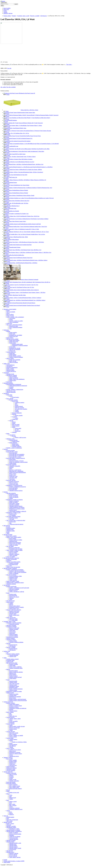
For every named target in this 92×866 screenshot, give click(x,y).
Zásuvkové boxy (13, 765)
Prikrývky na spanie (19, 407)
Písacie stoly (6, 9)
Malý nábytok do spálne (11, 663)
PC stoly (17, 429)
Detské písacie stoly (13, 341)
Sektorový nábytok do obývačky (13, 609)
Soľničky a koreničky (14, 780)
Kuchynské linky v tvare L (15, 457)
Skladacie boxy (12, 762)
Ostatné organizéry (10, 766)
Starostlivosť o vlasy (11, 390)
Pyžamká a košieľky (16, 446)
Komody (8, 526)
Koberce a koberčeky (17, 412)
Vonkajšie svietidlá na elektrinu (16, 642)
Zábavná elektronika (11, 392)
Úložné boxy (15, 419)
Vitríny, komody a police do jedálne (14, 550)
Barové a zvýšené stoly (14, 547)
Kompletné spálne (10, 660)
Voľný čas (5, 815)
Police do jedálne (13, 552)
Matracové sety (12, 673)
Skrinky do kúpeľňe (13, 497)
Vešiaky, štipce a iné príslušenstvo (17, 379)
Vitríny (7, 533)
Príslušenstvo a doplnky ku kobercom (17, 708)
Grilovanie (8, 824)
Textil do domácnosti (8, 701)
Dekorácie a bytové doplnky (9, 309)
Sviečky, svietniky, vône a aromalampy (15, 317)
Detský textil (12, 333)
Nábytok (11, 420)
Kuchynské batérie (13, 488)
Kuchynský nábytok (11, 480)
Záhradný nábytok (7, 822)
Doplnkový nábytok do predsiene (16, 571)
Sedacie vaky (12, 350)
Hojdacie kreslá (12, 594)
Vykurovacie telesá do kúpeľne (16, 524)
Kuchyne (5, 449)
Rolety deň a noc (13, 716)
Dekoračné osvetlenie (14, 624)
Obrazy (8, 313)
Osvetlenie (14, 416)
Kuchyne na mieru (10, 450)
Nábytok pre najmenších (14, 349)
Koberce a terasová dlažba (15, 834)
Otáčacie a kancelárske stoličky (13, 561)
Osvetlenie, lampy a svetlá (23, 15)
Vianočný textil (12, 656)
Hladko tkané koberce (14, 704)
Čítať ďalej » (69, 64)
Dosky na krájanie (13, 784)
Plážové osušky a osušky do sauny (17, 726)
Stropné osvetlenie (13, 634)
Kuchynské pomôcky (11, 783)
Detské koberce (12, 354)
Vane (10, 523)
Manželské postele (13, 687)
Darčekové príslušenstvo (11, 367)
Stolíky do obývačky (11, 617)
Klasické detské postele (17, 344)
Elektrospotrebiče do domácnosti (13, 384)
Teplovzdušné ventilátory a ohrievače (17, 511)
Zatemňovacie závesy (14, 756)
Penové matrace (12, 674)
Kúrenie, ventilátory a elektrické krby (14, 389)
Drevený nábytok (13, 854)
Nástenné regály (10, 529)
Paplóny (11, 740)
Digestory (11, 467)
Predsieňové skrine (13, 577)
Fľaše (10, 802)
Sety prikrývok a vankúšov (21, 409)
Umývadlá (11, 519)
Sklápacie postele (13, 690)
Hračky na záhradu (13, 832)
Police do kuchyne (13, 482)
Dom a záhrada (9, 398)
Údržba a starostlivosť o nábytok (16, 591)
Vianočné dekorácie (13, 655)
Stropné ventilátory (10, 638)
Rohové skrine (12, 698)
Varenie (8, 810)
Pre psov (14, 436)
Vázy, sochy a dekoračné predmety (14, 324)
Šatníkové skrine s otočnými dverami (17, 699)
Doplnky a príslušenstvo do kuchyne (17, 486)
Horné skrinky (12, 459)
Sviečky (11, 319)
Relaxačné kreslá (13, 595)
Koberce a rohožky (10, 703)
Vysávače (11, 387)
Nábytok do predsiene (11, 574)
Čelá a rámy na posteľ (14, 683)
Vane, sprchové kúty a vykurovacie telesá (15, 520)
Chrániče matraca (13, 739)
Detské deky (12, 353)
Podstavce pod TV (13, 590)
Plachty (16, 405)
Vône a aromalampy (13, 322)
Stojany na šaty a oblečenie (15, 666)
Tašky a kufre (9, 821)
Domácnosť (6, 372)
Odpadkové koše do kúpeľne (15, 506)
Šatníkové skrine (10, 692)
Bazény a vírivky (10, 823)
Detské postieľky (13, 332)
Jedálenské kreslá (13, 541)
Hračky (11, 396)
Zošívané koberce (13, 710)
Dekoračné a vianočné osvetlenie (13, 622)
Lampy (16, 418)
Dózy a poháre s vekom (14, 786)
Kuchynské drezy (13, 489)
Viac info (9, 68)
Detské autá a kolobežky (14, 359)
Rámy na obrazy (10, 314)
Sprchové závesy (13, 510)
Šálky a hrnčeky (13, 805)
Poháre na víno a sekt (14, 792)
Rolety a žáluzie (10, 712)
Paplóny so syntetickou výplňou (19, 742)
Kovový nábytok (13, 856)
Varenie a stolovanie (8, 771)
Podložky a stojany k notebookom (14, 447)
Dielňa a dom (6, 363)
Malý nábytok (6, 525)
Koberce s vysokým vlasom (15, 705)
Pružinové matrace (13, 675)
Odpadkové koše (10, 374)
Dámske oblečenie (13, 440)
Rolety (10, 714)
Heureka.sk (6, 393)
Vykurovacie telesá (13, 837)
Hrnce (10, 812)
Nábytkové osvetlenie (14, 589)
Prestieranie (11, 722)
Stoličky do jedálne (13, 545)
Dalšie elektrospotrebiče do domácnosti (18, 385)
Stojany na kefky (19, 415)
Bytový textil (15, 401)
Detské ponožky (15, 445)
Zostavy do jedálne (10, 556)
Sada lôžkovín (12, 745)
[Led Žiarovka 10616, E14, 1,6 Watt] (11, 43)
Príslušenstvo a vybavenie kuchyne (14, 485)
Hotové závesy (12, 751)
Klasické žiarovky (13, 644)
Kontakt (5, 859)
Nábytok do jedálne (7, 534)
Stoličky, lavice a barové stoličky (13, 537)
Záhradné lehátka (13, 845)
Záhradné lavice (12, 844)
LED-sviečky (12, 318)
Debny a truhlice (13, 760)
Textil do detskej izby (11, 352)
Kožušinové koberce (14, 707)
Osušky (11, 725)
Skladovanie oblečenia (11, 767)
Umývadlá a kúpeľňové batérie (13, 516)
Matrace (14, 422)
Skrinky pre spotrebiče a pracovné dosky (18, 462)
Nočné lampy (12, 630)
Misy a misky (12, 804)
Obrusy (11, 720)
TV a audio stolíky (13, 620)
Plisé (10, 713)
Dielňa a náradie (10, 368)
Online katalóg (6, 862)
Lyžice (10, 795)
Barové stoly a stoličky (11, 536)
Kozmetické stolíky (10, 528)
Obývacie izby (6, 585)
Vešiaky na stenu (13, 580)
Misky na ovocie (13, 774)
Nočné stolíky (18, 428)
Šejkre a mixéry (12, 473)
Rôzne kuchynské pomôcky (15, 788)
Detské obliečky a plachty (15, 355)
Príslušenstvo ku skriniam (15, 696)
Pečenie (8, 789)
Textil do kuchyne (10, 717)
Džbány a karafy (13, 801)
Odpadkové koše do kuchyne (15, 490)
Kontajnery (8, 560)
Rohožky (11, 709)
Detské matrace (9, 337)
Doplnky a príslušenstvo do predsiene (14, 569)
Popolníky (11, 777)
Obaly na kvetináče (10, 311)
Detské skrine (12, 346)
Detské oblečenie (13, 442)
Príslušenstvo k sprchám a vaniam (17, 508)
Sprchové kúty (12, 521)
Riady (7, 800)
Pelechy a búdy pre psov (20, 437)
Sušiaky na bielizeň (13, 377)
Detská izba (6, 330)
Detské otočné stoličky (14, 340)
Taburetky (14, 432)
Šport (7, 818)
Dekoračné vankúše (13, 732)
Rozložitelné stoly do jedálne (15, 549)
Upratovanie (9, 381)
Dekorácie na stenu (13, 326)
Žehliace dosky (12, 380)
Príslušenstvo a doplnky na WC (13, 512)
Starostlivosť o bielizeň (11, 375)
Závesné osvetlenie (13, 635)
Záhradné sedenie (10, 841)
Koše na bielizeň (13, 376)
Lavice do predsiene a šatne (15, 576)
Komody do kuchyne (14, 481)
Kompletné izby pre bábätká (15, 335)
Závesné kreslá (12, 849)
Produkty (14, 15)
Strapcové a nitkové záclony (15, 753)
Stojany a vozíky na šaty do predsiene (17, 572)
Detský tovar (9, 394)
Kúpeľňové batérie (13, 517)
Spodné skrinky (12, 463)
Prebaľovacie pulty (13, 336)
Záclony (11, 755)
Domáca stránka (7, 15)
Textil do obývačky (10, 731)
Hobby (7, 433)
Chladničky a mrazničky (14, 466)
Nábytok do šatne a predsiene (10, 568)
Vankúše (5, 12)
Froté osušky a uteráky (14, 503)
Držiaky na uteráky (13, 502)
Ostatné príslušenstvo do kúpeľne (16, 507)
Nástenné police (12, 613)
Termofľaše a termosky (14, 808)
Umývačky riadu (13, 477)
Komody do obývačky (14, 611)
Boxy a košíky (9, 758)
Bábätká (8, 331)
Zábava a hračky (10, 358)
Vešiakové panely (13, 578)
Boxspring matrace (13, 670)
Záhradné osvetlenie (10, 840)
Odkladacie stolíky (10, 530)
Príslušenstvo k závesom (14, 752)
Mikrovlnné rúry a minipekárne (16, 471)
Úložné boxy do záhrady (14, 836)
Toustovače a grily (13, 476)
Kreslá (7, 593)
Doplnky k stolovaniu (11, 773)
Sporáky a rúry (12, 475)
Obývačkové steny (10, 600)
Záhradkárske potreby (11, 827)
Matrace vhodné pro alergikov (16, 672)
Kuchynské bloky (13, 453)
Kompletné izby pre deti (14, 348)
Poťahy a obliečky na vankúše (16, 735)
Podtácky (11, 775)
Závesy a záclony (10, 748)
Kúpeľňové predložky (14, 504)
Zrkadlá (11, 498)
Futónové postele (13, 685)
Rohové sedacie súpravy (14, 606)
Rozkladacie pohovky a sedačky (16, 607)
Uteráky (17, 410)
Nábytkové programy (14, 612)
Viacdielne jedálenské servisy (15, 809)
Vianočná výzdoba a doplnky (13, 653)
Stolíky (13, 427)
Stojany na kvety (10, 315)
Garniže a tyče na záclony (15, 749)
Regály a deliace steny (14, 615)
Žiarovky (8, 643)
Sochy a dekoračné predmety (15, 327)
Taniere (11, 806)
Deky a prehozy (12, 734)
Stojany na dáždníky (13, 573)
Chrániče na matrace (19, 402)
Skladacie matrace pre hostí (15, 677)
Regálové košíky (13, 761)
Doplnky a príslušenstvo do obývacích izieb (19, 587)
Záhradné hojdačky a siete (15, 843)
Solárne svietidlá (13, 640)
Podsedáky (11, 835)
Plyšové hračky (15, 397)
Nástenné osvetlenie (13, 629)
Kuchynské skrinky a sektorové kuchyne (15, 458)
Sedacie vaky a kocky (14, 596)
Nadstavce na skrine (13, 694)
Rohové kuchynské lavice (15, 542)
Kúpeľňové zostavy (13, 494)
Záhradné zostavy (10, 852)
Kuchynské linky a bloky (12, 451)
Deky (16, 403)
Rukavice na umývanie (14, 727)
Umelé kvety (9, 323)
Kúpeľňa (14, 414)
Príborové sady (12, 797)
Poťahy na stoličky (13, 721)
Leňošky (11, 603)
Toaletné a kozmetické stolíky (16, 668)
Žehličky (11, 388)
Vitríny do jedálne (13, 555)
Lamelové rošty (9, 661)
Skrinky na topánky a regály (12, 581)
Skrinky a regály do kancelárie (13, 567)
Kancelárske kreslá (13, 564)
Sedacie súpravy (15, 425)
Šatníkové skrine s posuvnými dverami (18, 700)
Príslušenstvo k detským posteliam (20, 345)
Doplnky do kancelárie (11, 559)
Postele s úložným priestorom (15, 688)
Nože (10, 796)
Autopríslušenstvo (10, 365)
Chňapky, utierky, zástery (15, 718)
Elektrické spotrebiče (8, 383)
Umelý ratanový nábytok (14, 857)
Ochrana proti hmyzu (11, 371)
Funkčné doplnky (10, 817)
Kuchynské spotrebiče (11, 464)
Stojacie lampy (12, 631)
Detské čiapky (15, 444)
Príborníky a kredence (14, 554)
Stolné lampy (12, 633)
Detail (8, 94)
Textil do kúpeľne (10, 723)
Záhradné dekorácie (13, 839)
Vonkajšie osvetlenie (11, 639)
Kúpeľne (5, 491)
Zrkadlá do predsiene (11, 583)
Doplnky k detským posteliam (16, 357)
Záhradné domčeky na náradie (13, 830)
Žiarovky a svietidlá (34, 15)
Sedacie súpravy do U (14, 608)
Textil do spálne (10, 738)
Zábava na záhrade (13, 362)
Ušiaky (10, 599)
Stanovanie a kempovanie (12, 819)
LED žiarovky (43, 15)
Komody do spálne (13, 664)
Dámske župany (15, 441)
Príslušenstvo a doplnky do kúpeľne (14, 499)
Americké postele (13, 681)
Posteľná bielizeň (19, 406)
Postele (5, 10)
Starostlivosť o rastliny (14, 828)
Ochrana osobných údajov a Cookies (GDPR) (13, 861)
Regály (8, 532)
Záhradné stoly (9, 850)
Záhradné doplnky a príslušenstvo (14, 831)
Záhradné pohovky (13, 847)
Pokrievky (11, 814)
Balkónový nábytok (7, 13)
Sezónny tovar (6, 651)
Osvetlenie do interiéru (11, 626)
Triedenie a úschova (8, 757)
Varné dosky (12, 479)
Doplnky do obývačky (11, 586)
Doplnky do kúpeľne (14, 501)
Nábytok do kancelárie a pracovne (11, 558)
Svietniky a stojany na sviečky (16, 320)
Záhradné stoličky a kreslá (15, 848)
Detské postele (12, 342)
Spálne (5, 657)
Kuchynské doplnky (11, 782)
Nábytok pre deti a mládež (12, 339)
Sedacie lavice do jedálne (15, 543)
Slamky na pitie (12, 779)
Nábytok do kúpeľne (11, 493)
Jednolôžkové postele (14, 686)
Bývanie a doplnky (13, 400)
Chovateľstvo (9, 366)
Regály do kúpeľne (13, 495)
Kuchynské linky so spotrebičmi (16, 455)
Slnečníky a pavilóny (11, 826)
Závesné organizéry (10, 770)
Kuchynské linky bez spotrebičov (16, 454)
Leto (7, 652)
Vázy (10, 328)
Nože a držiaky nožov (14, 787)
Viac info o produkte (8, 87)
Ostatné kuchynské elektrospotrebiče (17, 472)
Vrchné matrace (12, 678)
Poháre (7, 791)
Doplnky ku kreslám (13, 563)
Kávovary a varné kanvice (15, 469)
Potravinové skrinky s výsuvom (16, 460)
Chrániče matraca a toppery (12, 659)
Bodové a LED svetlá (14, 628)
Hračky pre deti (12, 361)
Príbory (8, 793)
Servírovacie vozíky (13, 484)
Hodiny (8, 310)
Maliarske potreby (10, 370)
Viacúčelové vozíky (10, 769)
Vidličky (11, 799)
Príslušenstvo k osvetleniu (12, 637)
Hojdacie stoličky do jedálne (15, 539)
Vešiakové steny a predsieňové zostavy (15, 582)
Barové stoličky (7, 8)
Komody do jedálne (13, 551)
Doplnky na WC (13, 514)
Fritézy (10, 468)
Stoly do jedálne (10, 546)
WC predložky (12, 515)
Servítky (11, 778)
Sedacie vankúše (13, 736)
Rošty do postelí (15, 424)
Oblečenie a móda (10, 438)
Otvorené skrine (12, 695)
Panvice (11, 813)
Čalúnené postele (13, 682)
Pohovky (11, 604)
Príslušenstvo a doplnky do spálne (14, 691)
